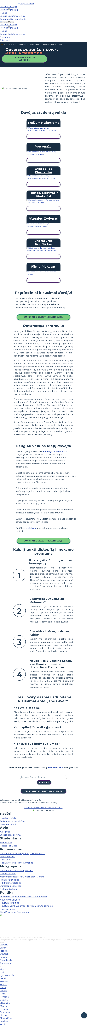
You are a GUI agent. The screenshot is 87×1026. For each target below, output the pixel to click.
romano (55, 451)
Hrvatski (4, 1009)
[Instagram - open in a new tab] (1, 927)
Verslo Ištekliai (7, 856)
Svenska (4, 981)
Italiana (4, 957)
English (4, 945)
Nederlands (6, 960)
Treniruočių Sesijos (9, 880)
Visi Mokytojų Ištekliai (16, 44)
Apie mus (5, 832)
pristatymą (31, 528)
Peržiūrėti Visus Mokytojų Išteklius (43, 791)
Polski (3, 994)
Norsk (3, 987)
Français (4, 951)
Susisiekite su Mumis (10, 835)
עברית (2, 966)
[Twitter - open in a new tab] (1, 931)
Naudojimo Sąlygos (10, 900)
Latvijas (4, 1021)
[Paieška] (13, 10)
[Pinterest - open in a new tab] (1, 934)
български (5, 1012)
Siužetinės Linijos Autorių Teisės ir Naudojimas (23, 897)
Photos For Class (8, 846)
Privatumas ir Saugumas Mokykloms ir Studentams (26, 906)
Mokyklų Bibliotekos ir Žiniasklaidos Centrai (22, 877)
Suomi (3, 984)
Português (5, 963)
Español (4, 948)
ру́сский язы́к (7, 975)
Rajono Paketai (8, 873)
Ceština (4, 1000)
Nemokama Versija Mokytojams (16, 870)
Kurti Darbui (6, 860)
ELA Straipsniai (33, 44)
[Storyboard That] (26, 4)
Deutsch (4, 954)
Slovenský (5, 1003)
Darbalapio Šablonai (10, 886)
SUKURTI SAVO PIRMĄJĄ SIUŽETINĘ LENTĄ (43, 808)
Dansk (3, 978)
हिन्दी (2, 972)
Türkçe (3, 990)
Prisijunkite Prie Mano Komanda (16, 863)
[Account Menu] (7, 22)
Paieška (43, 782)
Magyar (4, 1006)
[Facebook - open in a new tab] (1, 923)
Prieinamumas (7, 909)
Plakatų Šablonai (8, 889)
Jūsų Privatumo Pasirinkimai (14, 912)
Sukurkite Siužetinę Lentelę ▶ (24, 59)
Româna (4, 997)
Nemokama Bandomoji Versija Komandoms (22, 853)
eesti (2, 1024)
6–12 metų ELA (55, 767)
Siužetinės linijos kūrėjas (12, 821)
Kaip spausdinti (8, 824)
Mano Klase (6, 842)
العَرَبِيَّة (3, 969)
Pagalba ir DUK (8, 818)
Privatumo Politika (9, 903)
